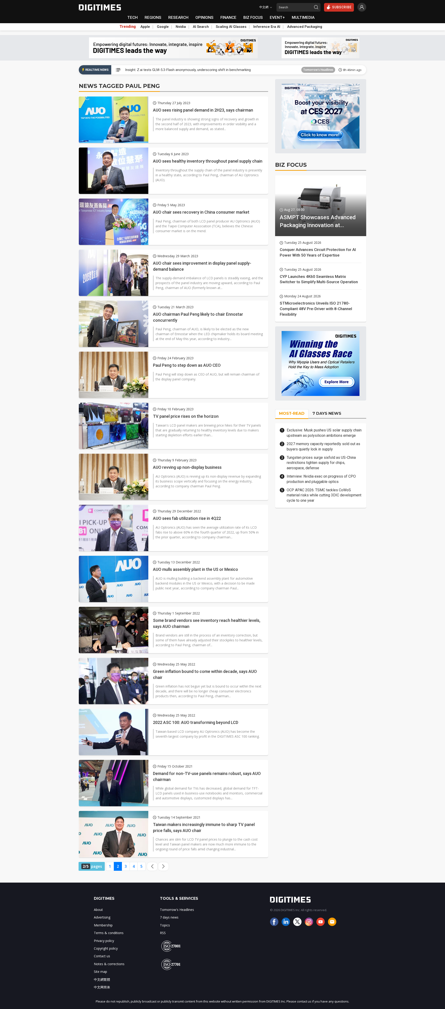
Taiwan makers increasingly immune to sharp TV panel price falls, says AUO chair (204, 827)
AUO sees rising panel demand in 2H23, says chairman (203, 110)
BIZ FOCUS (253, 17)
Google (163, 27)
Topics (165, 925)
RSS (163, 933)
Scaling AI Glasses (231, 27)
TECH (132, 17)
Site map (100, 971)
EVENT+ (277, 17)
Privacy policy (104, 940)
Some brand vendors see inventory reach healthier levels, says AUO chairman (206, 623)
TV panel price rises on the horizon (186, 416)
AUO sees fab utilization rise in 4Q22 (187, 518)
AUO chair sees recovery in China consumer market (201, 212)
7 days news (169, 917)
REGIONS (153, 17)
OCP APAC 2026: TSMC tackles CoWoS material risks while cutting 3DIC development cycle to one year (324, 495)
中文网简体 (102, 987)
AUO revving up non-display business (187, 467)
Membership (103, 925)
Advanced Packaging (304, 27)
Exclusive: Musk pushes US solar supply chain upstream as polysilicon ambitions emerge (324, 432)
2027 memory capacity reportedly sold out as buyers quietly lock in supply (323, 446)
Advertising (102, 917)
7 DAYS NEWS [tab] (326, 413)
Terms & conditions (109, 933)
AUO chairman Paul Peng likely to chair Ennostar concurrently (198, 317)
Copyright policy (106, 948)
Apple (145, 27)
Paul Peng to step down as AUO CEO (187, 365)
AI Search (201, 27)
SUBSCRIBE (342, 7)
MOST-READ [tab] (292, 413)
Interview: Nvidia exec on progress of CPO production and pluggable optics (321, 479)
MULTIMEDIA (303, 17)
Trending (128, 27)
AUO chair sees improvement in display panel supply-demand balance (202, 266)
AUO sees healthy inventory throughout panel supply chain (207, 161)
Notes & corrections (109, 964)
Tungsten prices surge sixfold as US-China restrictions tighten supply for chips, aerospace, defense (321, 462)
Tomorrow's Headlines (318, 70)
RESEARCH (178, 17)
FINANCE (228, 17)
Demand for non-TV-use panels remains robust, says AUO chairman (207, 776)
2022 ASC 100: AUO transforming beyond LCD (195, 722)
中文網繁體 (102, 979)
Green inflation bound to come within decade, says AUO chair (205, 674)
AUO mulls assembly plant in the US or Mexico (195, 569)
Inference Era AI (266, 27)
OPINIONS (204, 17)
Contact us (102, 956)
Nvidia (181, 27)
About (98, 909)
